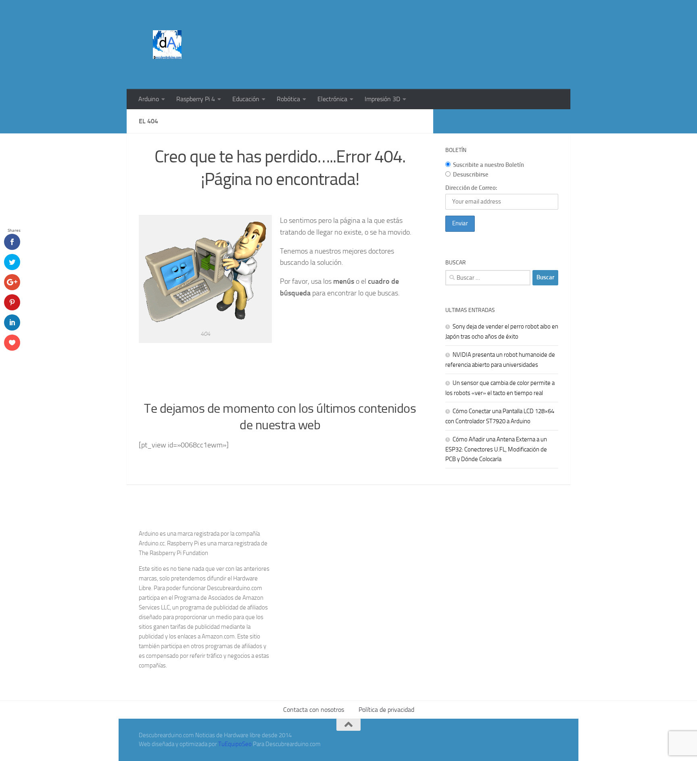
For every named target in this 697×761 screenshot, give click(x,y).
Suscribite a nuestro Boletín (488, 164)
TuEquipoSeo (235, 744)
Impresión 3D (382, 99)
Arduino (148, 99)
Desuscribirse (470, 174)
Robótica (288, 99)
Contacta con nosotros (313, 709)
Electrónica (332, 99)
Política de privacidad (386, 709)
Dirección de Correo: (471, 187)
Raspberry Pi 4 (195, 99)
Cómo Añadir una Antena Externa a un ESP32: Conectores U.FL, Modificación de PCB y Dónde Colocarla (496, 449)
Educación (245, 99)
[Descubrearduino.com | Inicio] (167, 44)
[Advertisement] (411, 30)
